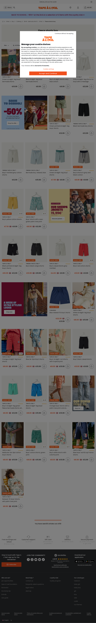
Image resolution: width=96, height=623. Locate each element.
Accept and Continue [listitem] (48, 73)
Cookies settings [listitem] (48, 69)
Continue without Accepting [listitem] (64, 33)
